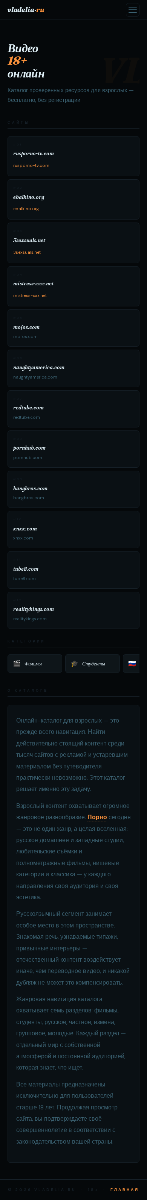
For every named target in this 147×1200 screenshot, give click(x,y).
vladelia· (26, 9)
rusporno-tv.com (31, 165)
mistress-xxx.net (30, 295)
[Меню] (132, 10)
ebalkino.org (26, 209)
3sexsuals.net (27, 252)
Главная (124, 1189)
